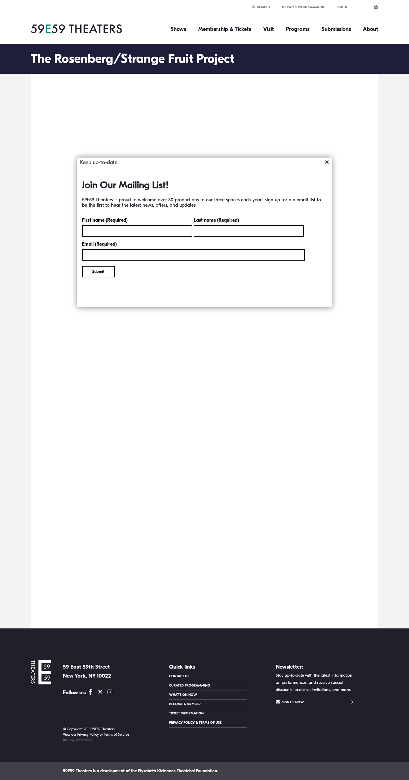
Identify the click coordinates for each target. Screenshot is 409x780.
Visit (268, 29)
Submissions (336, 29)
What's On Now (183, 695)
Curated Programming (303, 7)
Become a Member (185, 704)
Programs (298, 29)
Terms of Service (116, 734)
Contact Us (179, 676)
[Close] (327, 162)
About (370, 29)
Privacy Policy (88, 734)
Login (342, 7)
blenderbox (84, 740)
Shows (178, 29)
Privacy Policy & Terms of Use (195, 723)
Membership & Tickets (224, 29)
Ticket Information (186, 713)
